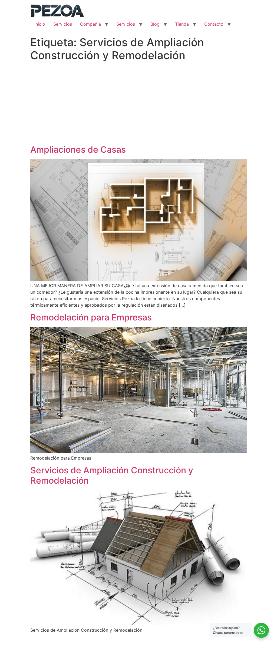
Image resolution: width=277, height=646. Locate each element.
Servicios (62, 24)
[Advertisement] (138, 104)
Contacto (213, 24)
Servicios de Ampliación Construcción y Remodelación (111, 475)
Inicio (39, 24)
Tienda (182, 24)
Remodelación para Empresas (91, 317)
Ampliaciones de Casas (78, 149)
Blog (155, 24)
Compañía (90, 24)
